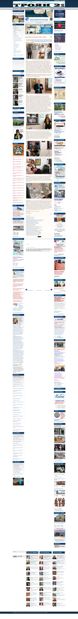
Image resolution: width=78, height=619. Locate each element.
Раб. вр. (59, 526)
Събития (56, 475)
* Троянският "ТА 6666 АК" (16, 418)
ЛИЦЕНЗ (46, 612)
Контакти (55, 526)
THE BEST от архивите (17, 52)
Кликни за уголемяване (57, 292)
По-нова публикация (30, 290)
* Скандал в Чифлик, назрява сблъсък (18, 436)
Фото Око (15, 48)
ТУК (15, 173)
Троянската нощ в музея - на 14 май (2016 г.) (33, 227)
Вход (28, 612)
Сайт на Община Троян (17, 468)
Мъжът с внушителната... (47, 597)
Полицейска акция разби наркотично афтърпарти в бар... (60, 572)
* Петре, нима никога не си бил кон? (18, 395)
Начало (15, 26)
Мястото (56, 474)
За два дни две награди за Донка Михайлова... (21, 95)
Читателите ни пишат (16, 45)
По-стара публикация (48, 290)
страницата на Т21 (18, 140)
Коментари (33, 612)
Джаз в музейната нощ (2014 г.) (31, 225)
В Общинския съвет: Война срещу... (20, 78)
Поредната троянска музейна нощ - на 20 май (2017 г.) (34, 228)
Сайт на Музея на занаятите (17, 469)
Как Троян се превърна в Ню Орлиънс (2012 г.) (33, 222)
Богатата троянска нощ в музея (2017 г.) (32, 229)
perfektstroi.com (57, 255)
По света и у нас (16, 35)
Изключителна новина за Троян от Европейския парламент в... (60, 582)
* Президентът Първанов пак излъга (18, 404)
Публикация (30, 612)
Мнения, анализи (16, 27)
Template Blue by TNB (24, 612)
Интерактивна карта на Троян (58, 51)
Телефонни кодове (58, 48)
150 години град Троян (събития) (58, 489)
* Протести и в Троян (16, 443)
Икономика (15, 32)
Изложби (61, 525)
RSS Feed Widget (18, 68)
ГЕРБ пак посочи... (46, 577)
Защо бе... (58, 576)
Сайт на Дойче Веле (16, 465)
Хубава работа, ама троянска (18, 40)
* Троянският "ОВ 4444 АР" (16, 412)
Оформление (40, 612)
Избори (15, 31)
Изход (43, 612)
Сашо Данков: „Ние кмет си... (21, 89)
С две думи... (32, 582)
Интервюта (15, 28)
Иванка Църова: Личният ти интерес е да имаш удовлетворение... (34, 562)
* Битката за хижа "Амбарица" (17, 441)
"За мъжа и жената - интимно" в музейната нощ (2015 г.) (34, 226)
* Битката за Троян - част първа (17, 439)
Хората (59, 474)
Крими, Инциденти (16, 44)
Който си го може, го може (17, 39)
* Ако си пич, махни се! (16, 382)
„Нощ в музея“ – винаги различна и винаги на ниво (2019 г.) (35, 230)
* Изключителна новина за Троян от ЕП (18, 426)
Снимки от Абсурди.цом (17, 476)
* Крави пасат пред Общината (17, 388)
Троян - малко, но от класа (18, 127)
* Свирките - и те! (15, 380)
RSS (44, 612)
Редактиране (35, 612)
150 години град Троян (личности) (58, 488)
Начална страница (38, 290)
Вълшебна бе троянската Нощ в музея (36, 37)
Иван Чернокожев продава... (47, 582)
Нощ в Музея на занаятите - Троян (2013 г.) (33, 223)
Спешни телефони (57, 49)
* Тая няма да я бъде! (16, 398)
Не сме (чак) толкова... (33, 592)
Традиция (15, 49)
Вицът (14, 53)
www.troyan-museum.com (60, 510)
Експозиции (62, 474)
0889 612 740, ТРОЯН (59, 114)
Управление (38, 612)
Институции (57, 45)
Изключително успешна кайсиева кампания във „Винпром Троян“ (18, 13)
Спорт (14, 43)
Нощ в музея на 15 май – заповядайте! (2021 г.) (33, 231)
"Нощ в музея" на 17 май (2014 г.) (31, 224)
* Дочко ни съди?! (15, 414)
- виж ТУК (22, 178)
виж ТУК (23, 182)
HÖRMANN (59, 226)
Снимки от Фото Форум (17, 472)
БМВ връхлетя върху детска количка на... (20, 101)
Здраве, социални (16, 36)
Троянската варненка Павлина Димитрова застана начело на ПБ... (47, 556)
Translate (19, 115)
